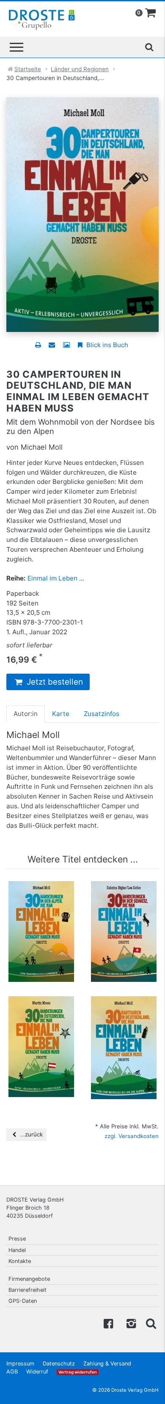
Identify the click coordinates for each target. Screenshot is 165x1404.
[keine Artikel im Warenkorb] (151, 13)
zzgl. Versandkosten (131, 1136)
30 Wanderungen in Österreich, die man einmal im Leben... (41, 1020)
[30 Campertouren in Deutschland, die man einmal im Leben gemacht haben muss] (82, 214)
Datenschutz (59, 1363)
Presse (17, 1238)
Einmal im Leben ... (56, 578)
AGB (12, 1371)
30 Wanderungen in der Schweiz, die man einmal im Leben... (124, 905)
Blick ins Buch (106, 345)
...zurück (30, 1134)
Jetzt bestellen (54, 682)
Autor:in (26, 714)
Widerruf (37, 1371)
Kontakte (19, 1261)
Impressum (20, 1363)
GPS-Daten (22, 1301)
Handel (17, 1250)
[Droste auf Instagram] (129, 1323)
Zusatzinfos (101, 714)
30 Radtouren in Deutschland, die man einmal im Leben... (123, 1020)
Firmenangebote (29, 1279)
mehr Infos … (45, 949)
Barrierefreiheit (27, 1290)
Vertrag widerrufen (77, 1372)
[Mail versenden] (51, 345)
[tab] (25, 713)
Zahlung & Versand (107, 1363)
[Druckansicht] (37, 345)
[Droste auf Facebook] (108, 1323)
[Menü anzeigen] (16, 47)
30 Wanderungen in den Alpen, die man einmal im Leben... (41, 905)
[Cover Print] (66, 345)
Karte (60, 714)
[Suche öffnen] (149, 47)
